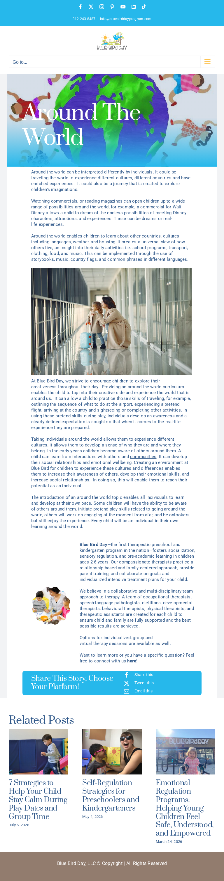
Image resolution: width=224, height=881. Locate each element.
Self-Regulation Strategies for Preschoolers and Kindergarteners (110, 795)
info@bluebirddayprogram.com (125, 19)
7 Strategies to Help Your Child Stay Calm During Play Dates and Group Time (38, 799)
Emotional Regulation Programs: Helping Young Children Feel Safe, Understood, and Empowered (185, 808)
